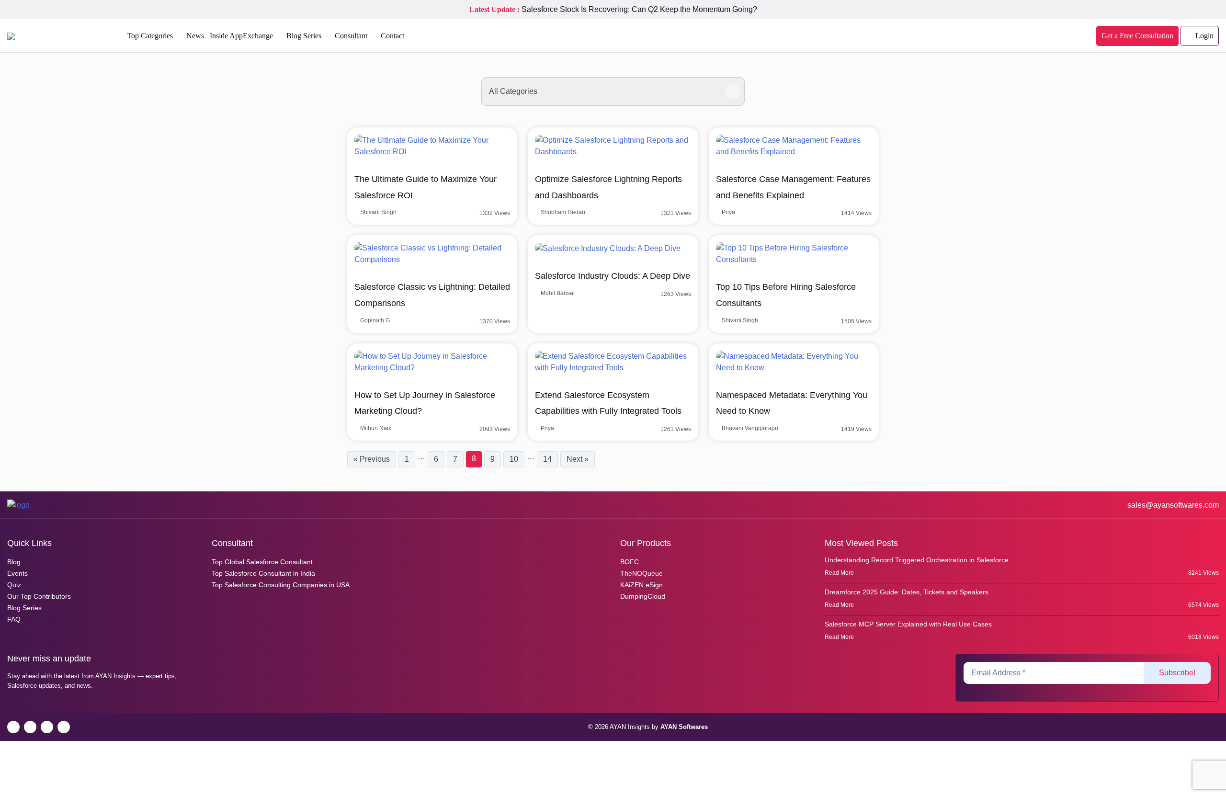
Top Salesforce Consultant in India (263, 573)
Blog (14, 562)
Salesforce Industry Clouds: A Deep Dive (612, 276)
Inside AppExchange (241, 36)
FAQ (14, 619)
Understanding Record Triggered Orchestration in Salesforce (917, 560)
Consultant (351, 36)
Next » (578, 459)
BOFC (629, 562)
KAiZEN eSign (641, 585)
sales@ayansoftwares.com (1172, 505)
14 (547, 459)
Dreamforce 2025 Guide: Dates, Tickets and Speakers (906, 592)
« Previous (371, 459)
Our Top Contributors (39, 596)
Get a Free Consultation (1137, 36)
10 (514, 459)
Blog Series (303, 36)
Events (17, 573)
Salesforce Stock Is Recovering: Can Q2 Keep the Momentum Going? (639, 9)
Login (1203, 36)
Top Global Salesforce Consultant (262, 562)
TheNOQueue (641, 573)
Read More (840, 572)
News (195, 36)
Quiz (14, 585)
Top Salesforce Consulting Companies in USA (281, 585)
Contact (392, 36)
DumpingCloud (642, 596)
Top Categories (150, 36)
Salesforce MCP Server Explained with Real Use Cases (908, 624)
